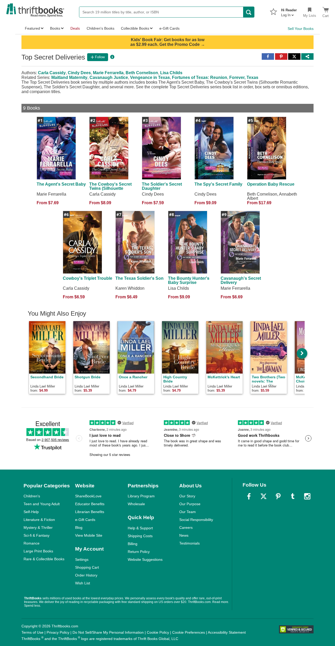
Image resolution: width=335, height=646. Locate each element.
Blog (78, 527)
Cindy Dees (79, 73)
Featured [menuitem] (32, 28)
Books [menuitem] (55, 28)
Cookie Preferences (188, 632)
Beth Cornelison (142, 73)
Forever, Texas (243, 77)
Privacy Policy (58, 632)
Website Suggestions (145, 559)
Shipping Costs (140, 536)
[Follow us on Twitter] (263, 496)
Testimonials (189, 543)
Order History (86, 575)
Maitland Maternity (69, 77)
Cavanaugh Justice (109, 77)
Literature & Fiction (39, 520)
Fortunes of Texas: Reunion (199, 77)
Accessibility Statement (227, 632)
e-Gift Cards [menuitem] (169, 28)
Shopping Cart (87, 567)
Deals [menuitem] (75, 28)
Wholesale (136, 504)
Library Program (141, 496)
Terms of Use (32, 632)
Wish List (82, 583)
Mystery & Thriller (38, 527)
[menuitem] (289, 11)
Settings (81, 559)
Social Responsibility (196, 520)
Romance (32, 543)
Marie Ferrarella (108, 73)
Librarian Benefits (89, 512)
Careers (186, 527)
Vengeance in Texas (150, 77)
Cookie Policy (158, 632)
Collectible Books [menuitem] (135, 28)
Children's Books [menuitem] (100, 28)
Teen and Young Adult (42, 504)
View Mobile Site (88, 535)
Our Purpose (189, 504)
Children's (32, 496)
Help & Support (140, 528)
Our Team (187, 512)
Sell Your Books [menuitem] (301, 28)
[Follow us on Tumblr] (292, 496)
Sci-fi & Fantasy (36, 535)
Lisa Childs (171, 73)
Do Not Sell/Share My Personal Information (108, 632)
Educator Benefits (89, 504)
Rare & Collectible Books (44, 559)
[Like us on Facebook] (249, 496)
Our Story (187, 496)
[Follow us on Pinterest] (278, 496)
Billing (132, 544)
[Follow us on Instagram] (307, 496)
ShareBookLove (88, 496)
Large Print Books (38, 551)
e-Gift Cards (85, 520)
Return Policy (139, 552)
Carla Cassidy (52, 73)
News (183, 535)
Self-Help (31, 512)
